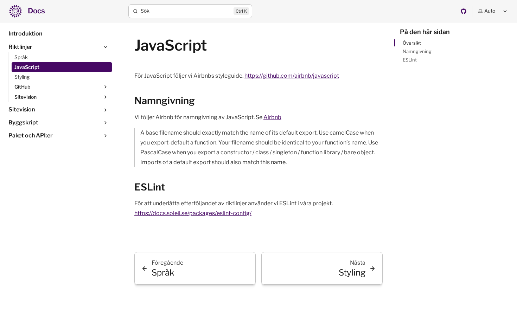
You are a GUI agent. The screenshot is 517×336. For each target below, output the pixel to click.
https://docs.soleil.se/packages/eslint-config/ (192, 213)
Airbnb (272, 117)
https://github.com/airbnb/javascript (291, 75)
